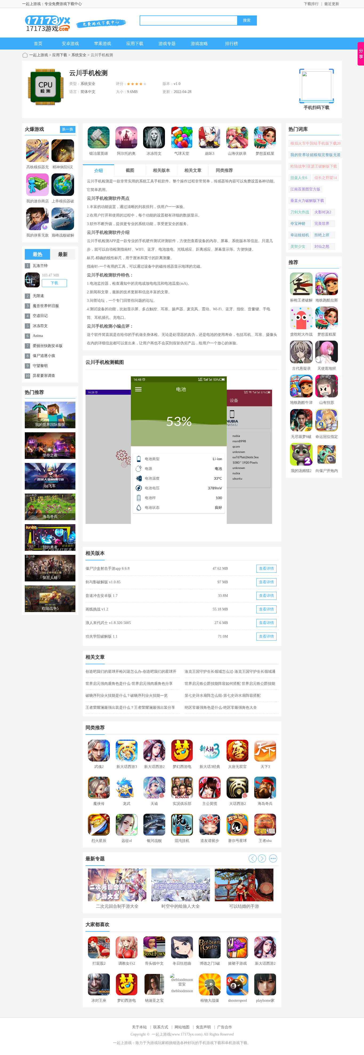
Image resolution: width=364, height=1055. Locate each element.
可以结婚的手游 (244, 906)
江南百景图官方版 (305, 189)
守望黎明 (40, 366)
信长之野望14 (325, 178)
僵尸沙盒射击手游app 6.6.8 (108, 569)
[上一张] (134, 456)
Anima (38, 336)
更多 (273, 858)
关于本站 (139, 1027)
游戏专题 (167, 43)
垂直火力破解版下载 (307, 201)
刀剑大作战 (299, 212)
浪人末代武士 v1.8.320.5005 (108, 623)
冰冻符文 (40, 326)
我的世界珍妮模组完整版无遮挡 (315, 155)
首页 (38, 43)
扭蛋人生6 (298, 178)
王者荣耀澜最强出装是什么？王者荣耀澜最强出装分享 (130, 708)
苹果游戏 (102, 43)
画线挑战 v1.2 (97, 609)
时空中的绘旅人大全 (180, 906)
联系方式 (160, 1027)
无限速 (38, 296)
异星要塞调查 (44, 376)
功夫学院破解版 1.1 (102, 636)
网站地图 (182, 1027)
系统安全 (78, 55)
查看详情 (266, 569)
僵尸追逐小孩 (44, 356)
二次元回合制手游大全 (117, 906)
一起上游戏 (38, 55)
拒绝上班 (321, 235)
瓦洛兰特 (40, 266)
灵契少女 (297, 247)
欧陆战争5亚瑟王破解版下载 (313, 166)
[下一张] (230, 456)
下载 (54, 283)
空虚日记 (40, 316)
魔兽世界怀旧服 (46, 306)
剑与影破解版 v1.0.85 (103, 582)
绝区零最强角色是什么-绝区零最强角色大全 (221, 708)
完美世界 (321, 224)
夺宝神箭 (297, 224)
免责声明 (203, 1027)
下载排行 (311, 4)
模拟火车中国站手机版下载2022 (315, 144)
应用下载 (134, 43)
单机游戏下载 (236, 1043)
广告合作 (224, 1027)
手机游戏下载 (210, 1043)
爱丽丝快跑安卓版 (48, 346)
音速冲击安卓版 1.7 (102, 596)
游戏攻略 (199, 43)
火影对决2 (322, 212)
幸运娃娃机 (299, 235)
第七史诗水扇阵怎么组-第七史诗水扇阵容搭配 (223, 696)
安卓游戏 (70, 43)
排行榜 (231, 43)
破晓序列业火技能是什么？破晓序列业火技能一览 (127, 696)
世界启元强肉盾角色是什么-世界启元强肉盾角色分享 (129, 684)
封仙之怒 (321, 247)
